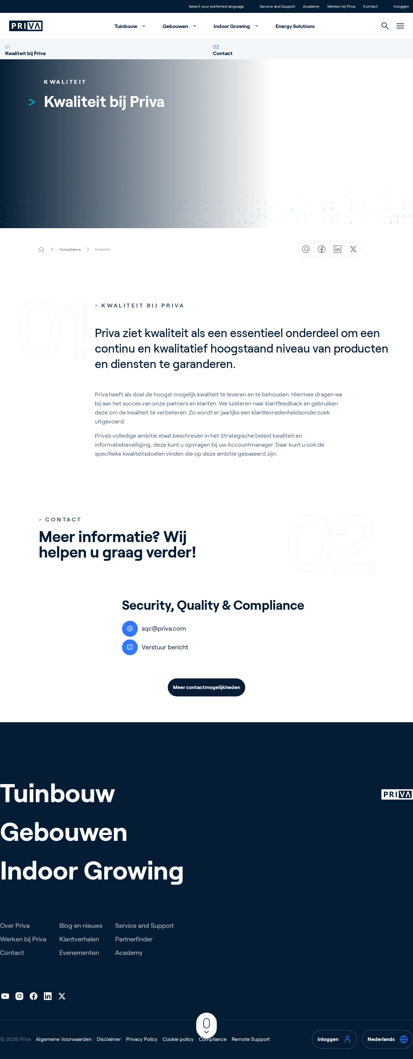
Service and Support (144, 925)
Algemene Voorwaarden (64, 1039)
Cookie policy (178, 1039)
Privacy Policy (141, 1039)
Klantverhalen (79, 939)
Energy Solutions (295, 26)
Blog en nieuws (80, 925)
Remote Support (251, 1039)
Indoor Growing (232, 26)
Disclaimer (109, 1039)
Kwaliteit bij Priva (25, 53)
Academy (129, 952)
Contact (223, 53)
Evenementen (79, 952)
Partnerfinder (134, 939)
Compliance (213, 1039)
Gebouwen (176, 26)
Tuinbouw (126, 26)
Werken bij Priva (23, 939)
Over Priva (15, 925)
